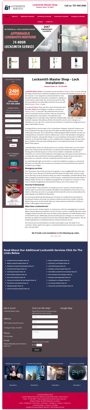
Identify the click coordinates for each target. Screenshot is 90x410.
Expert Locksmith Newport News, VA (58, 260)
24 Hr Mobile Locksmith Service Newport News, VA (62, 272)
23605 (55, 236)
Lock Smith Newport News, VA (57, 266)
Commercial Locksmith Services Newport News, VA (21, 280)
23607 (59, 236)
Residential (28, 403)
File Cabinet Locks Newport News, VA (17, 283)
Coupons (40, 22)
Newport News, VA (50, 86)
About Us (15, 16)
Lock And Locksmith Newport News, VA (18, 289)
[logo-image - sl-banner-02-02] (45, 37)
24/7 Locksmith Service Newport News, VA (60, 274)
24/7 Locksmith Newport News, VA (17, 274)
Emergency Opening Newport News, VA (59, 277)
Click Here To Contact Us (13, 80)
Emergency (52, 403)
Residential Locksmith (27, 16)
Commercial (36, 403)
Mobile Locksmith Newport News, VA (17, 263)
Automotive (44, 403)
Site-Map (54, 405)
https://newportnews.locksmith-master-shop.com (52, 399)
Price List (48, 405)
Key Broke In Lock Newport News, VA (58, 263)
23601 (52, 236)
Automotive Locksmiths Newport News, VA (60, 286)
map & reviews (63, 397)
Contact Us (49, 22)
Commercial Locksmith (44, 16)
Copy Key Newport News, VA (15, 286)
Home (7, 16)
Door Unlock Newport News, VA (16, 277)
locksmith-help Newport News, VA (17, 269)
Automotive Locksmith (61, 16)
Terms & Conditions (38, 405)
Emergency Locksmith (78, 16)
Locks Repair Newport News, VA (16, 272)
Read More (13, 385)
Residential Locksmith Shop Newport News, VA (20, 266)
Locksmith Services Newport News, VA (18, 260)
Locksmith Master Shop (33, 91)
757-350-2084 (79, 5)
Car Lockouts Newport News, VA (57, 283)
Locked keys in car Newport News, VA (59, 280)
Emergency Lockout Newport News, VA (59, 269)
